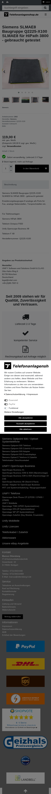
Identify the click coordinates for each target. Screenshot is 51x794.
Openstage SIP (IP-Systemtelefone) (18, 512)
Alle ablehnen (25, 429)
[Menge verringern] (11, 171)
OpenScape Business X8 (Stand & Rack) (20, 482)
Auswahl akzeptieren (25, 423)
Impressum (7, 626)
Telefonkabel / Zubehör (15, 532)
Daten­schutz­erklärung (12, 629)
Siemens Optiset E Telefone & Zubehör (19, 457)
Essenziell (13, 400)
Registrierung (8, 594)
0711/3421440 (16, 571)
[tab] (25, 184)
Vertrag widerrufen (12, 616)
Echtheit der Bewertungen (13, 635)
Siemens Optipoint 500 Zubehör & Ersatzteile (22, 448)
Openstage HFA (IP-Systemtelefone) (18, 509)
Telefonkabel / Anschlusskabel (15, 460)
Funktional (13, 408)
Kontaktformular (9, 591)
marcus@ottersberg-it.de (20, 577)
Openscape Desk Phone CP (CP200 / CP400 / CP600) (22, 498)
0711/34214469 (17, 574)
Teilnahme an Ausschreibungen (16, 585)
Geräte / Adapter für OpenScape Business (21, 485)
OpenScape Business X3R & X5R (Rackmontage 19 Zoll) (25, 477)
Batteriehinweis (9, 607)
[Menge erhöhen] (11, 167)
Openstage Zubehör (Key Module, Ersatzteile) (22, 515)
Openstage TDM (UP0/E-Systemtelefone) (20, 506)
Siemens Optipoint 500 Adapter (16, 451)
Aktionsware (9, 537)
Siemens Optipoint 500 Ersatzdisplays (19, 454)
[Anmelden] (3, 2)
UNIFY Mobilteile (9, 503)
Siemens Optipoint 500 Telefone (16, 445)
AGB (4, 632)
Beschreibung (10, 184)
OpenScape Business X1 (13, 470)
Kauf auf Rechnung (10, 588)
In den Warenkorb (31, 168)
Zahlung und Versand (11, 604)
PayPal (12, 404)
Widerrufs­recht (8, 610)
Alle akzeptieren (25, 418)
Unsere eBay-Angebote (15, 543)
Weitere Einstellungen (14, 412)
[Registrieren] (7, 2)
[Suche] (45, 7)
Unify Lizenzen (10, 526)
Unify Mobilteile (10, 520)
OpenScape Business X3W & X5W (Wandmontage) (25, 473)
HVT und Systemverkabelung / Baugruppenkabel (24, 487)
